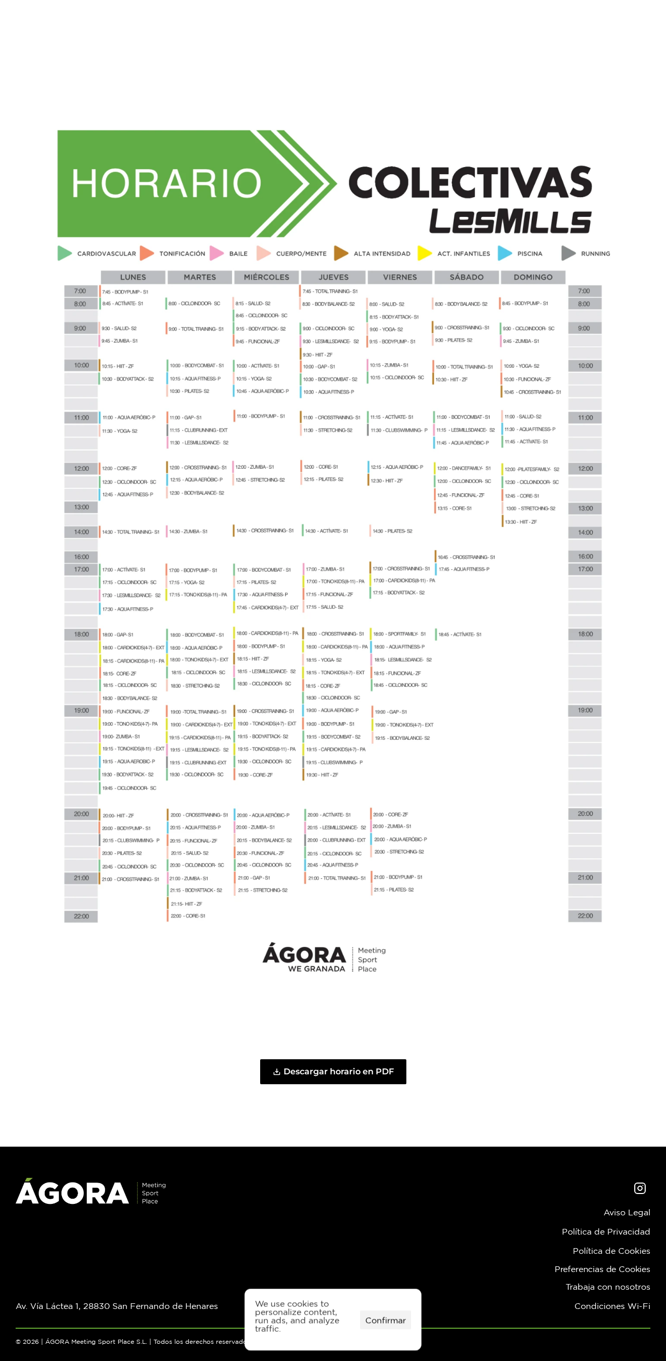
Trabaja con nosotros (608, 1286)
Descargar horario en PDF (339, 1071)
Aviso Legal (627, 1212)
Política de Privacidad (606, 1231)
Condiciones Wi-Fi (612, 1306)
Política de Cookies (611, 1250)
